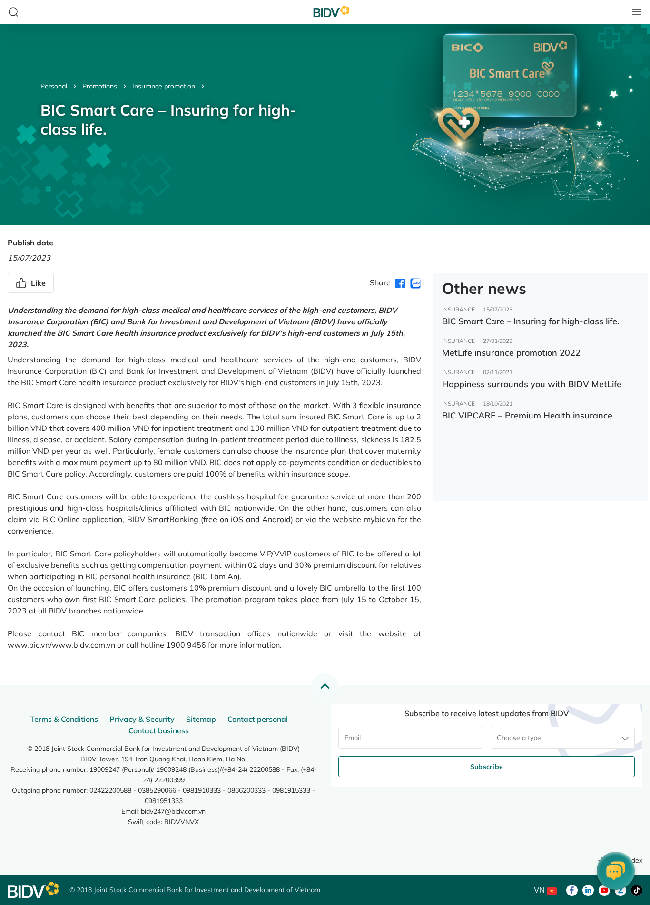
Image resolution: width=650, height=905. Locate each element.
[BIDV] (34, 890)
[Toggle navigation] (636, 12)
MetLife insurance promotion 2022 (511, 352)
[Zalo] (620, 889)
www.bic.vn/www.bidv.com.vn (61, 645)
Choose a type (519, 737)
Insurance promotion (163, 86)
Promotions (99, 86)
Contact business (158, 730)
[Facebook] (572, 889)
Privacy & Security (142, 719)
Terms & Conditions (64, 719)
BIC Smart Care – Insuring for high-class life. (530, 321)
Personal (53, 86)
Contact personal (257, 719)
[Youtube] (604, 889)
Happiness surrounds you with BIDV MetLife (531, 384)
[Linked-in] (588, 889)
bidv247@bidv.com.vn (173, 811)
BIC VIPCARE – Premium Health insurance (527, 415)
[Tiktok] (636, 889)
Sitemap (201, 719)
